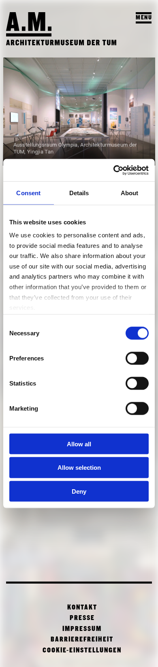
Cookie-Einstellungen (82, 651)
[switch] (137, 358)
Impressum (82, 629)
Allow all (79, 443)
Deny (79, 491)
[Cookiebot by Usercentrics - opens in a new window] (114, 170)
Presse (82, 618)
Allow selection (79, 467)
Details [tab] (79, 193)
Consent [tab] (28, 193)
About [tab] (130, 193)
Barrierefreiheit (82, 640)
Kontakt (82, 608)
